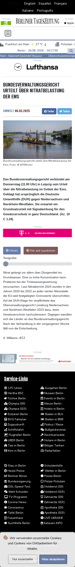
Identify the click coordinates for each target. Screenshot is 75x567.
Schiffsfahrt (15, 430)
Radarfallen (52, 451)
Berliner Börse (17, 476)
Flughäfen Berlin (19, 435)
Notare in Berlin (54, 440)
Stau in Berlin (16, 466)
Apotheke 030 (53, 508)
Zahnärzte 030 (53, 497)
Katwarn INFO (52, 523)
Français (60, 3)
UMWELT (8, 110)
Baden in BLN (53, 414)
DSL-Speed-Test (19, 487)
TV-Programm (17, 497)
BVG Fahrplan (16, 419)
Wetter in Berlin (55, 471)
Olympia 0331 (17, 409)
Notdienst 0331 (54, 492)
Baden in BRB (53, 419)
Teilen (50, 111)
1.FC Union (14, 388)
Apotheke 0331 (54, 513)
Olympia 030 (16, 404)
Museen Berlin (53, 393)
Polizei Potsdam (54, 481)
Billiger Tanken (54, 445)
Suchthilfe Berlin (18, 523)
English (30, 3)
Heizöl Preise (16, 471)
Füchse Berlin (16, 398)
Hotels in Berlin (53, 409)
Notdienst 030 (53, 487)
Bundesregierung (19, 481)
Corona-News (16, 502)
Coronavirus (15, 508)
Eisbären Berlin (17, 414)
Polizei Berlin (52, 476)
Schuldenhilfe (53, 466)
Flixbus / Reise (53, 424)
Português (45, 10)
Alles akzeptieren (53, 559)
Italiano (28, 10)
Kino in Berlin (16, 451)
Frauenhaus (15, 518)
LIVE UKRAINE (53, 518)
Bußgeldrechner (55, 430)
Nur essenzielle (22, 559)
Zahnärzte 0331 (54, 502)
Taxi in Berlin (16, 445)
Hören (13, 250)
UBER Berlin (15, 440)
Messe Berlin (52, 404)
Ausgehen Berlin (55, 388)
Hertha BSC (15, 393)
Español (45, 3)
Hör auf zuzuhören (42, 250)
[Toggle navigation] (8, 33)
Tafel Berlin (15, 513)
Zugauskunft (15, 424)
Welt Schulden (18, 492)
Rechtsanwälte (54, 435)
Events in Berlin (54, 398)
